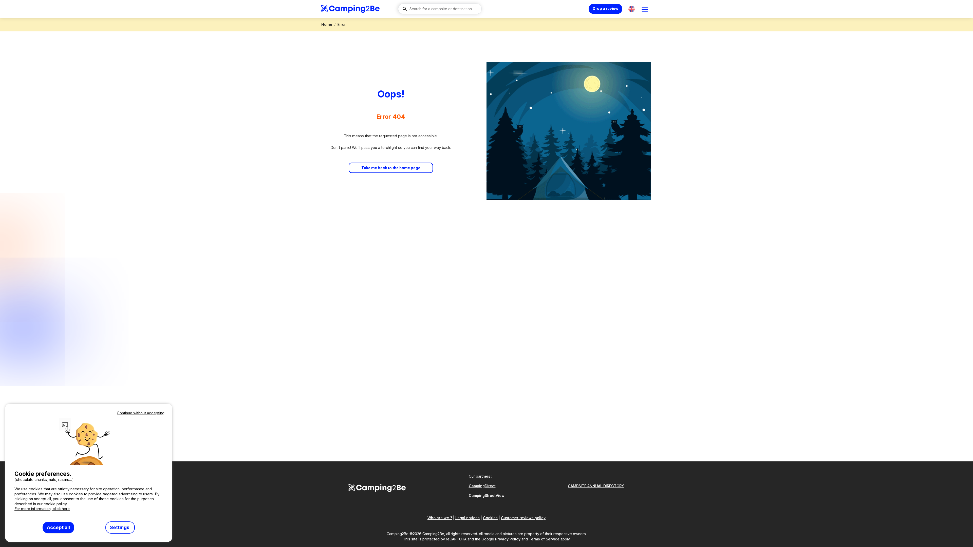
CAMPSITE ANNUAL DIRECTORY (596, 486)
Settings (120, 527)
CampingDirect (482, 486)
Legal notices (467, 518)
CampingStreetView (486, 495)
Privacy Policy (507, 539)
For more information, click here (42, 508)
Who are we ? (439, 518)
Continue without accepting (140, 413)
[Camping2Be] (350, 9)
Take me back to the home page (390, 168)
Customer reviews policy (523, 518)
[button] (631, 9)
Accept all (58, 527)
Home (326, 24)
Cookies (490, 518)
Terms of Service (544, 539)
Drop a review (605, 8)
